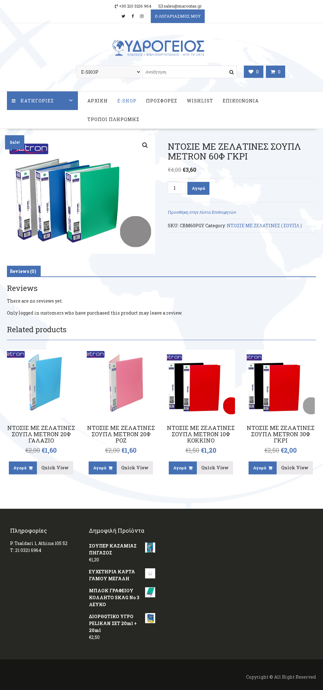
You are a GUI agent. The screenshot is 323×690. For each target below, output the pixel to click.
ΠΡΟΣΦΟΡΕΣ (161, 101)
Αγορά (198, 188)
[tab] (23, 271)
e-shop (127, 101)
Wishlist (200, 101)
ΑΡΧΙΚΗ (97, 101)
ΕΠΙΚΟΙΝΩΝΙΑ (241, 101)
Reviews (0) (23, 271)
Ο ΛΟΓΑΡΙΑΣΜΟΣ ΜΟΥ (178, 16)
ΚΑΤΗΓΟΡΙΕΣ (37, 101)
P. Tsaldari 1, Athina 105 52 (39, 543)
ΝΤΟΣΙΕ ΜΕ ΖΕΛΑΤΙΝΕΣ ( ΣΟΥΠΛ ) (264, 226)
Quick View (55, 468)
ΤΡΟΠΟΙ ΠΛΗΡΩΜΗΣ (113, 119)
